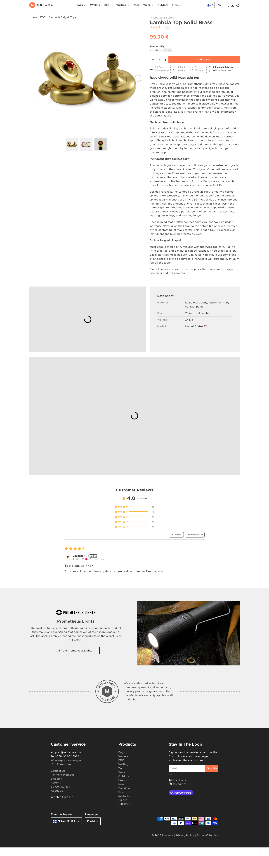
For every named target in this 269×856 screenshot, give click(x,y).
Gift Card (124, 804)
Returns (56, 782)
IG (52, 764)
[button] (238, 5)
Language (91, 814)
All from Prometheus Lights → (75, 650)
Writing (121, 5)
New (121, 784)
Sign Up (211, 768)
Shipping (56, 778)
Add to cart (204, 59)
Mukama (167, 835)
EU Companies (60, 786)
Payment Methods (62, 774)
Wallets (95, 5)
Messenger (74, 760)
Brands (122, 780)
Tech (136, 5)
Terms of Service (207, 835)
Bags (79, 5)
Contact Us (58, 770)
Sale (121, 792)
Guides (122, 800)
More (175, 5)
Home (33, 17)
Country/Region (61, 814)
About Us (57, 790)
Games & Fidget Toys (62, 17)
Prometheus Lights (162, 17)
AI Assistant (64, 764)
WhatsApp (58, 760)
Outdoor (162, 5)
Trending (124, 788)
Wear (146, 5)
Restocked (125, 796)
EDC (106, 5)
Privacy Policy (184, 835)
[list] (87, 78)
